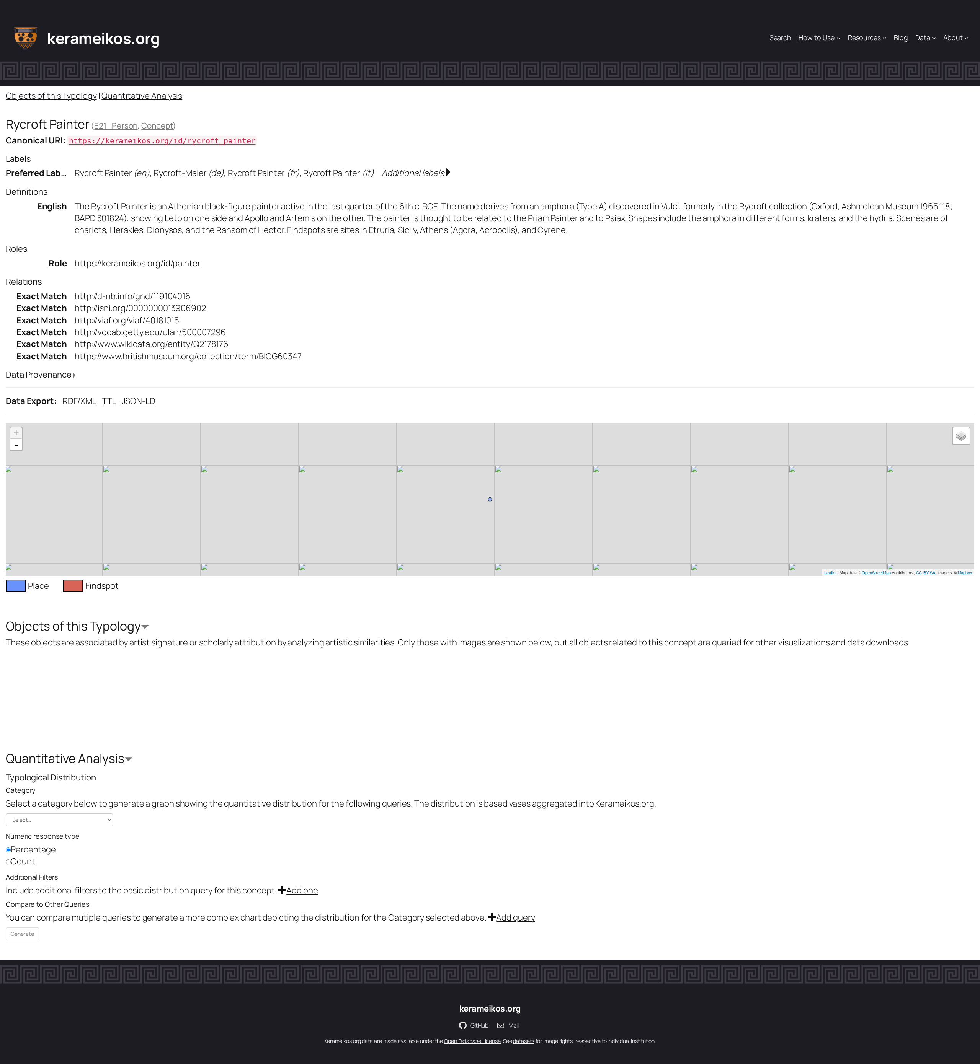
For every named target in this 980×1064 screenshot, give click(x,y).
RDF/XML (79, 401)
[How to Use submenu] (838, 38)
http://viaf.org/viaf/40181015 (127, 320)
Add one (302, 890)
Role (58, 263)
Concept (157, 125)
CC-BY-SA (925, 572)
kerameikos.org (103, 38)
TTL (109, 401)
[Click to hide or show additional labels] (448, 173)
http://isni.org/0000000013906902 (140, 308)
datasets (523, 1040)
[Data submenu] (934, 38)
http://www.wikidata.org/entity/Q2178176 (152, 344)
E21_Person (115, 125)
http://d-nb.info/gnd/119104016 (133, 296)
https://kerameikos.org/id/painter (138, 263)
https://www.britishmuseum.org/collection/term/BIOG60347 (188, 356)
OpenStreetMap (876, 572)
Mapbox (965, 572)
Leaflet (830, 572)
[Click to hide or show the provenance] (74, 375)
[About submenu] (966, 38)
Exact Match (41, 296)
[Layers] (961, 435)
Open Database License (472, 1040)
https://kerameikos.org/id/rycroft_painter (162, 141)
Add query (515, 917)
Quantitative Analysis (141, 95)
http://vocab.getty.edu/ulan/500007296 (150, 332)
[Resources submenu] (884, 38)
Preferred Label (37, 173)
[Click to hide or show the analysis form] (145, 627)
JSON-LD (138, 401)
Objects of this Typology (51, 95)
